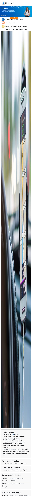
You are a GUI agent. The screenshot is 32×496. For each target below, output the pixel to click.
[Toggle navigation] (29, 3)
